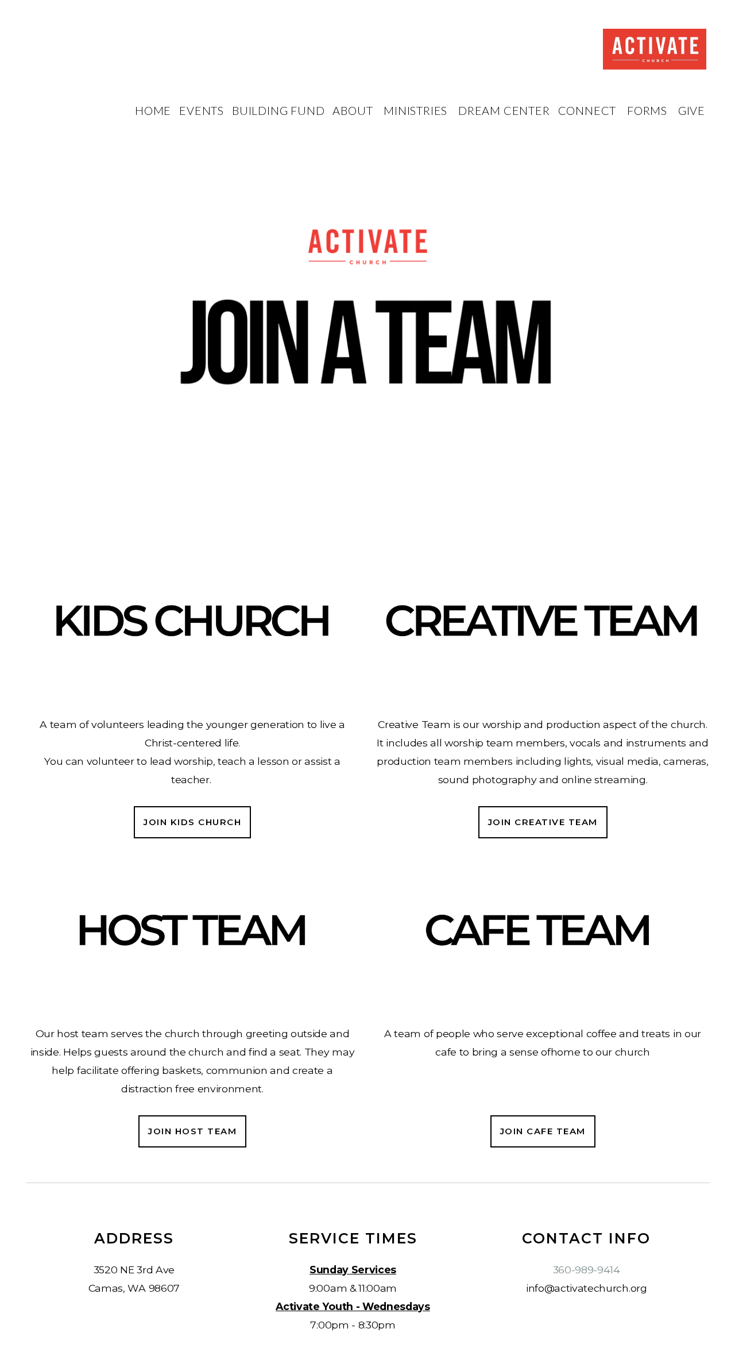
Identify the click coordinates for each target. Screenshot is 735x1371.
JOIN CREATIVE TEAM (543, 822)
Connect (588, 110)
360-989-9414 (586, 1270)
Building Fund (278, 110)
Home (153, 110)
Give (691, 110)
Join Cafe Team (543, 1131)
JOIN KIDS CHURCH (192, 822)
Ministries (417, 110)
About (354, 110)
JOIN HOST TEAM (192, 1131)
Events (201, 110)
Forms (648, 110)
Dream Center (504, 110)
